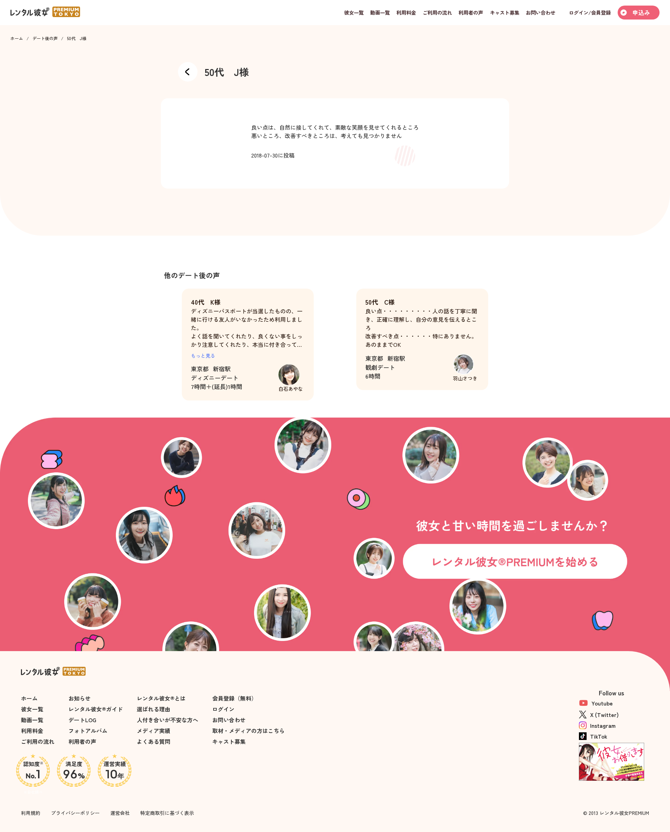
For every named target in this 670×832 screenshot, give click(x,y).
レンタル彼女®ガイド (95, 709)
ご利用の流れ (37, 741)
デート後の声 (45, 38)
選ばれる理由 (153, 709)
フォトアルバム (87, 730)
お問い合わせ (229, 720)
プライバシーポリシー (75, 812)
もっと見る (203, 355)
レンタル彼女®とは (161, 698)
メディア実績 (153, 730)
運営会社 (120, 812)
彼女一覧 (32, 709)
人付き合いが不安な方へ (167, 720)
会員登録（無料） (234, 698)
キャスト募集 (229, 741)
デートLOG (82, 720)
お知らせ (79, 698)
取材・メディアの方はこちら (248, 730)
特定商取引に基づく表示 (167, 812)
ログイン (223, 709)
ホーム (16, 38)
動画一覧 (32, 720)
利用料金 (32, 730)
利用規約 (30, 812)
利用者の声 (82, 741)
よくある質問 (153, 741)
